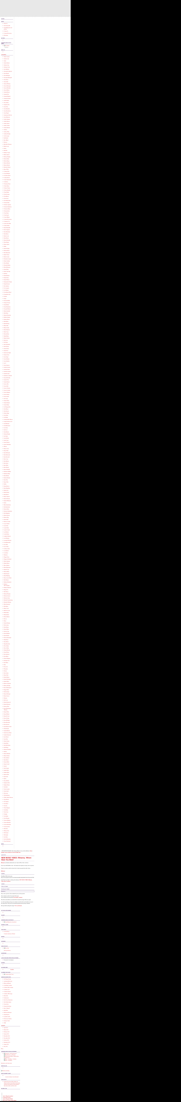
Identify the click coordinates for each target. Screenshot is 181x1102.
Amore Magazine (90, 8)
